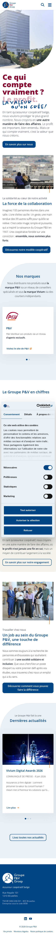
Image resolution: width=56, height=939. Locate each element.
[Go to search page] (42, 4)
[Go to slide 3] (30, 818)
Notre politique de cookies (41, 931)
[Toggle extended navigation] (50, 5)
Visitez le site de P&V (18, 348)
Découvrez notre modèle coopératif (26, 249)
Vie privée (7, 931)
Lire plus (11, 807)
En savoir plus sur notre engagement (27, 562)
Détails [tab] (28, 414)
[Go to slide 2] (29, 359)
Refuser (28, 530)
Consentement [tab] (12, 414)
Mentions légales (21, 931)
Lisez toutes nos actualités (28, 837)
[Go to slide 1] (27, 359)
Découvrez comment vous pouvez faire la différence (28, 687)
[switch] (48, 477)
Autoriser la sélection (28, 520)
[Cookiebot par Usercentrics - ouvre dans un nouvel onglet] (39, 406)
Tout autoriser (28, 510)
